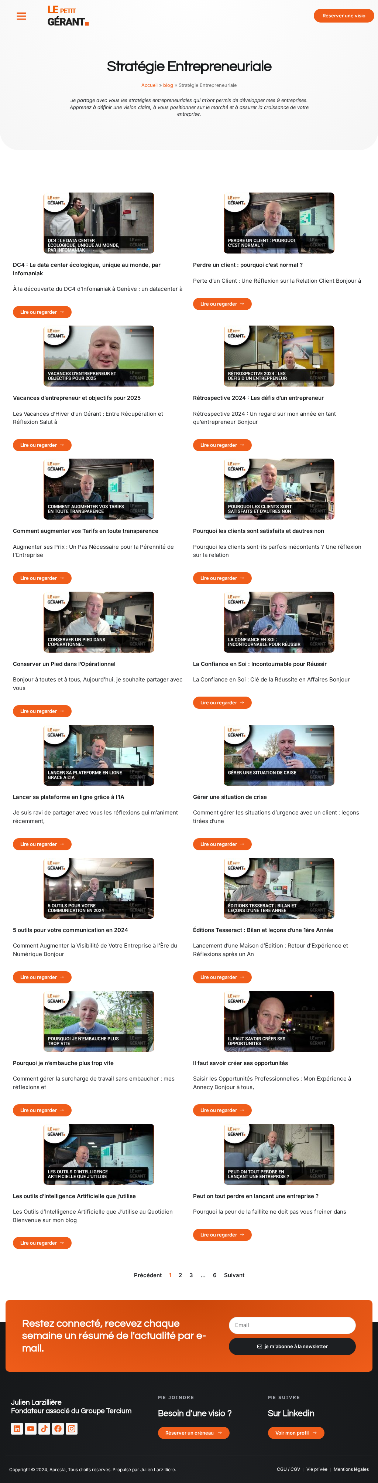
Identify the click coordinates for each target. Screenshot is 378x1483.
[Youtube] (31, 1429)
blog (168, 85)
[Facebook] (58, 1429)
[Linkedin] (17, 1429)
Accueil (149, 85)
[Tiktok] (44, 1429)
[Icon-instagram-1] (72, 1429)
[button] (21, 16)
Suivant (234, 1275)
